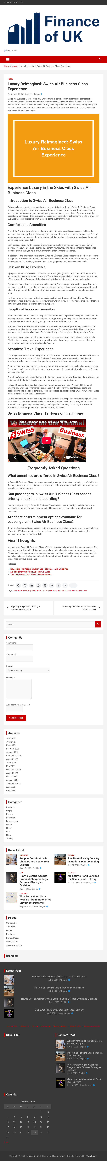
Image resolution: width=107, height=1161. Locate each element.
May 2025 (10, 766)
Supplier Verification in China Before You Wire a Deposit (34, 861)
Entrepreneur (12, 821)
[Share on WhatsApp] (38, 585)
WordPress (91, 1156)
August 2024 (12, 773)
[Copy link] (73, 585)
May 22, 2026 (25, 906)
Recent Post (16, 850)
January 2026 (12, 752)
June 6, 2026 (73, 882)
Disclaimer (11, 934)
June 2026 (11, 742)
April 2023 (10, 787)
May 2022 (10, 790)
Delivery (9, 814)
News (10, 79)
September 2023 (13, 783)
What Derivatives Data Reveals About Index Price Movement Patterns (35, 899)
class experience (20, 590)
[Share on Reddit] (51, 585)
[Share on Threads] (65, 585)
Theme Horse (58, 1156)
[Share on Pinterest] (45, 585)
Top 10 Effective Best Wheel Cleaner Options (31, 574)
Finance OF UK (32, 1156)
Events (9, 824)
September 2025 (13, 755)
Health (9, 828)
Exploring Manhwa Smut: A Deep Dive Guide (30, 572)
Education (10, 818)
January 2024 (12, 780)
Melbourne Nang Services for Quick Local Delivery (83, 877)
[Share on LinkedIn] (31, 585)
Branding (12, 956)
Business (10, 807)
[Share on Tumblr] (58, 585)
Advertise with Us (14, 945)
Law (8, 831)
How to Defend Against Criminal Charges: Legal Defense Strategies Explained (34, 880)
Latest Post (13, 970)
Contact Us (11, 923)
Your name (11, 643)
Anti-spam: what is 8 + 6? (18, 705)
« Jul (6, 1142)
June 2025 (11, 762)
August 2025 (12, 759)
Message (10, 677)
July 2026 (10, 738)
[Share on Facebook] (18, 585)
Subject (9, 666)
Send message (16, 718)
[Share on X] (25, 585)
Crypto (9, 811)
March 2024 (11, 776)
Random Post (66, 1035)
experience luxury (36, 590)
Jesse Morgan (33, 94)
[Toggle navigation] (8, 59)
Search (98, 624)
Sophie (36, 868)
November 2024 (13, 769)
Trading (9, 838)
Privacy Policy (12, 938)
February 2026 (12, 749)
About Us (10, 926)
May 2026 (10, 745)
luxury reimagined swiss (55, 590)
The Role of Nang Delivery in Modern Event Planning (83, 860)
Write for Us (11, 941)
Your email (11, 654)
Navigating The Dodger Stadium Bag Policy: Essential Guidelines (39, 569)
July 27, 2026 (25, 868)
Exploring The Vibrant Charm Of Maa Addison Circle (79, 608)
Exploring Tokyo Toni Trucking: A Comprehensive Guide (26, 608)
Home (9, 930)
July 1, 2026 (25, 889)
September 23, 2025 (17, 94)
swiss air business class (76, 590)
